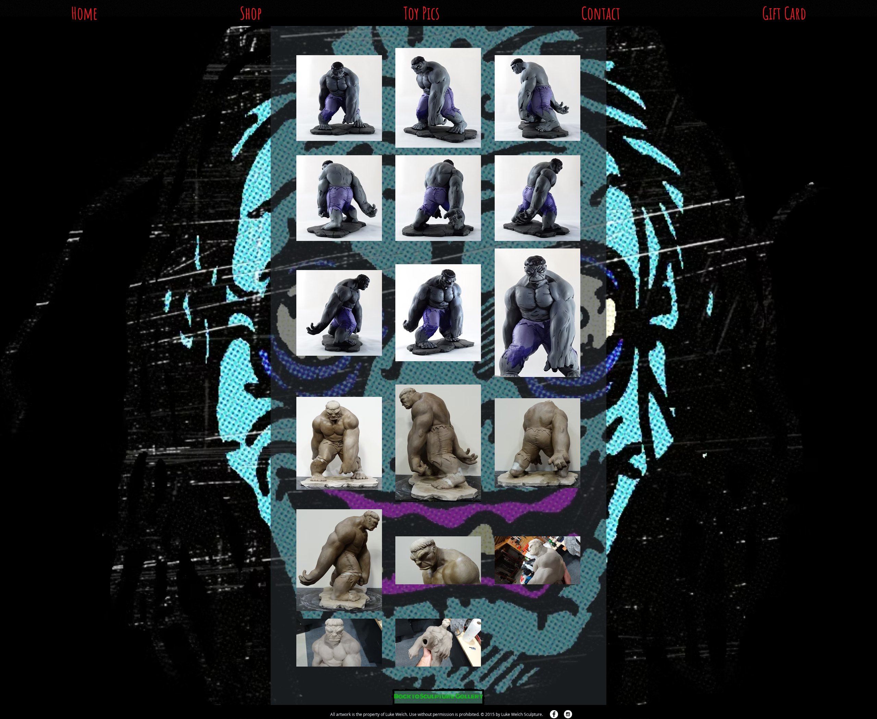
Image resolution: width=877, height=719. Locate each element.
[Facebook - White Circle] (554, 714)
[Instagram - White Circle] (568, 714)
